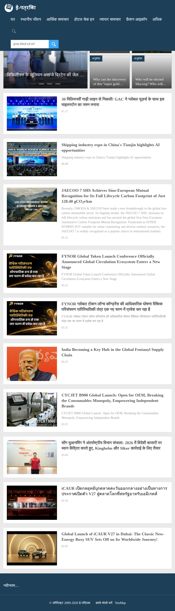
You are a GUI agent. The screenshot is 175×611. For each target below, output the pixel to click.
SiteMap (120, 603)
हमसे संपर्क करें (104, 603)
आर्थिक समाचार (57, 19)
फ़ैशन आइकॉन (136, 19)
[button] (33, 83)
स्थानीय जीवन (31, 19)
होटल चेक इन (84, 19)
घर (13, 19)
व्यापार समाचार (110, 19)
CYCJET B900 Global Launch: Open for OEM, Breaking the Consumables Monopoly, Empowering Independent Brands (112, 400)
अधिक (157, 19)
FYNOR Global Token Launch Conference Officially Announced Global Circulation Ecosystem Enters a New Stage (111, 261)
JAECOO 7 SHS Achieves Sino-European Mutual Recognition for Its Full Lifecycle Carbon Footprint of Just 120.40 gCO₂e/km (113, 196)
